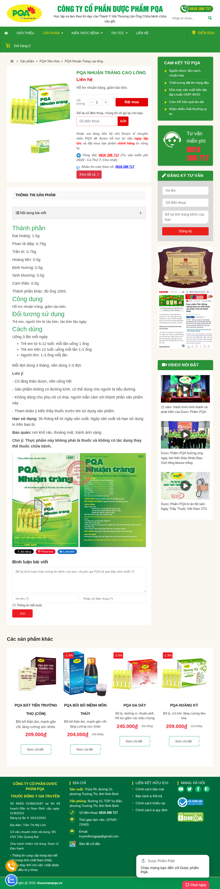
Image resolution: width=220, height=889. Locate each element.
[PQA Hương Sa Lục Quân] (184, 673)
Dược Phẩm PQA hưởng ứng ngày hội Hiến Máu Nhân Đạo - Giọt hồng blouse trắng (182, 457)
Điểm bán (206, 33)
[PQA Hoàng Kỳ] (134, 673)
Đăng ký (185, 231)
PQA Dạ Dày (85, 705)
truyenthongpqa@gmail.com (99, 836)
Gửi (123, 121)
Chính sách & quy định (151, 810)
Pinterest (46, 551)
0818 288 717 (109, 155)
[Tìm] (210, 18)
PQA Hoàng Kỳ (135, 705)
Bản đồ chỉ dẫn (89, 844)
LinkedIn (68, 551)
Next (212, 707)
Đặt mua (132, 102)
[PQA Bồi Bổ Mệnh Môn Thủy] (35, 673)
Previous (8, 707)
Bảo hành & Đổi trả (149, 796)
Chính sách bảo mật (150, 789)
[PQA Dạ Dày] (85, 673)
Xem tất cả (87, 174)
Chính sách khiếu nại (150, 803)
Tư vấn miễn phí (196, 137)
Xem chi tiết (35, 749)
